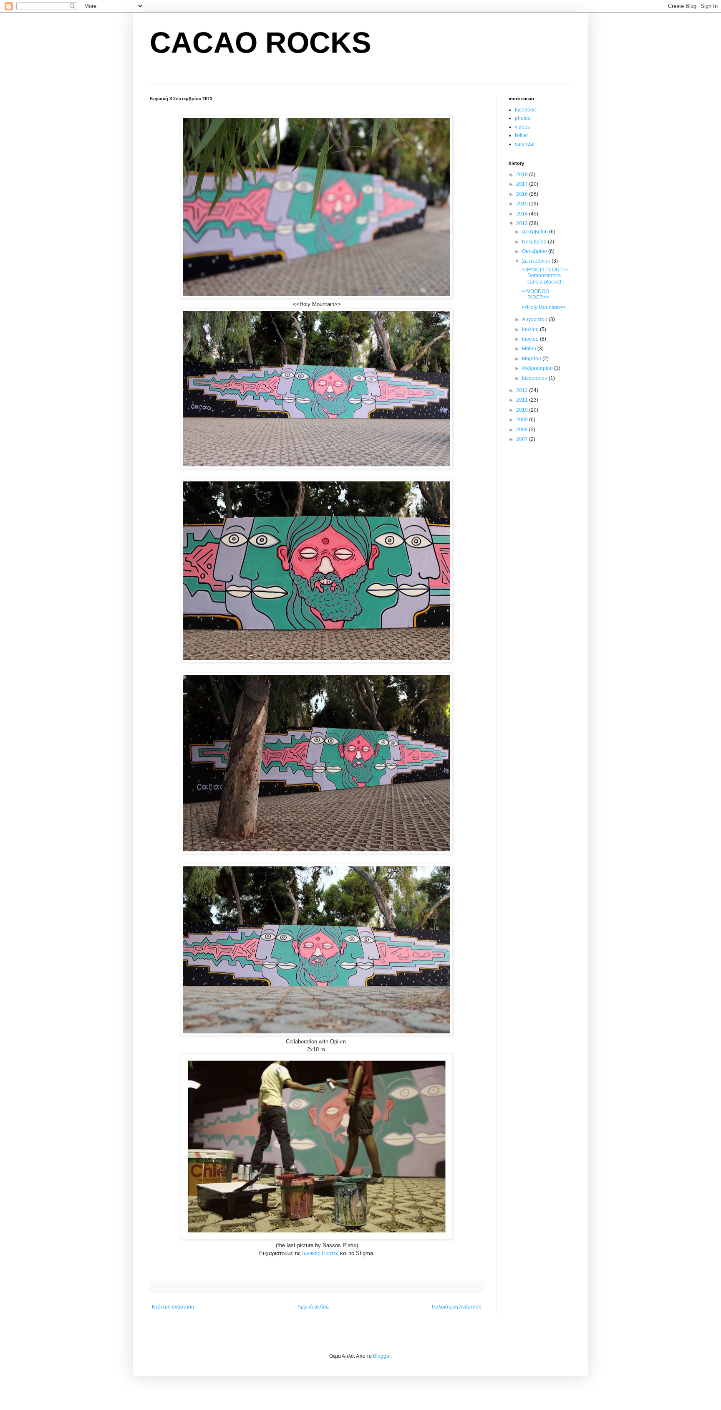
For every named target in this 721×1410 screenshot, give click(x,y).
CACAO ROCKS (260, 42)
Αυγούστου (535, 319)
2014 (522, 214)
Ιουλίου (531, 329)
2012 (522, 390)
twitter (521, 135)
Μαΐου (529, 349)
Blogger (382, 1356)
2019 (522, 174)
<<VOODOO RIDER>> (535, 294)
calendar (525, 144)
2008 (522, 430)
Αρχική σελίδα (313, 1307)
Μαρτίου (532, 359)
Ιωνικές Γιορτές (320, 1253)
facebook (525, 110)
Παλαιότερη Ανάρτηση (457, 1307)
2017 (522, 184)
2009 (522, 420)
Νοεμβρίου (535, 242)
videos (522, 127)
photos (522, 118)
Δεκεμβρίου (535, 232)
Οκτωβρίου (535, 251)
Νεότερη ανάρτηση (173, 1307)
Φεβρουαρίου (538, 368)
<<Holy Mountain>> (543, 307)
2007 (522, 439)
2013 (522, 223)
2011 (522, 400)
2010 (522, 410)
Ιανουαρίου (535, 378)
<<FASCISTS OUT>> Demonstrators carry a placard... (544, 276)
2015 (522, 204)
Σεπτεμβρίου (537, 261)
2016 (522, 194)
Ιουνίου (531, 339)
